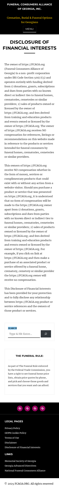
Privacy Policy (12, 428)
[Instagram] (35, 410)
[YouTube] (42, 410)
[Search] (46, 334)
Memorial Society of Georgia (20, 461)
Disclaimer (11, 442)
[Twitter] (27, 410)
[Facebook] (20, 410)
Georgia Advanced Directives (20, 465)
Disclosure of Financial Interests (22, 447)
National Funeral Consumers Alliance (25, 470)
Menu (29, 28)
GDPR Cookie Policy (15, 433)
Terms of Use (12, 437)
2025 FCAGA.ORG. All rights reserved (30, 483)
